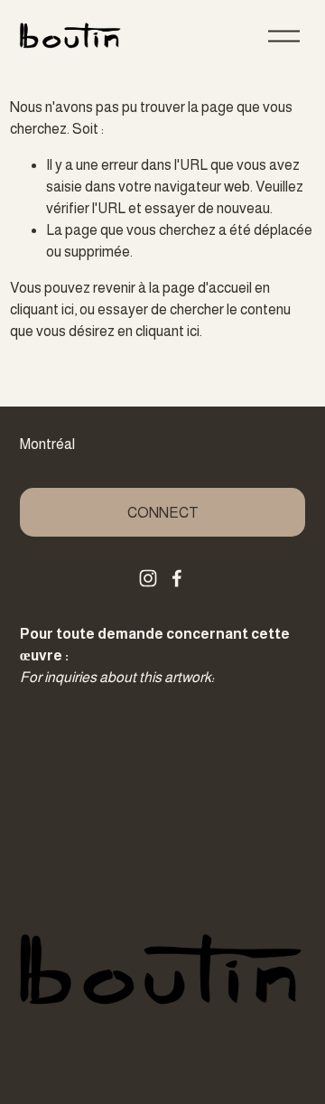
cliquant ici (42, 309)
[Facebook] (177, 578)
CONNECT (163, 512)
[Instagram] (148, 578)
